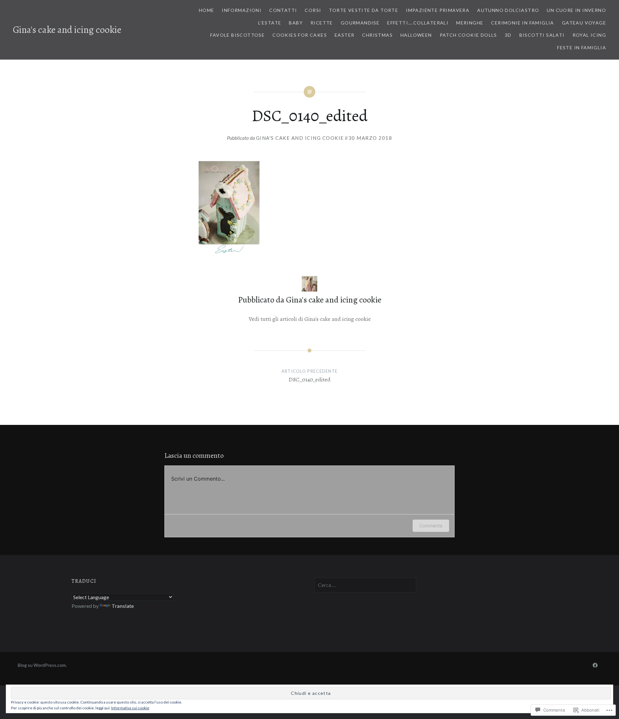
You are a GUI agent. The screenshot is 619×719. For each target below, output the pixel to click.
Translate (123, 606)
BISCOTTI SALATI (542, 35)
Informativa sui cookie (130, 707)
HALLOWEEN (416, 35)
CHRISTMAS (377, 35)
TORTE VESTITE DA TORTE (363, 10)
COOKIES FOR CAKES (299, 35)
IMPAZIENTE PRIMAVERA (437, 10)
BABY (296, 22)
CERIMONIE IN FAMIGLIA (522, 22)
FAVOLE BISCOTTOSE (237, 35)
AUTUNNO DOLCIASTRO (508, 10)
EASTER (344, 35)
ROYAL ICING (589, 35)
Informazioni (241, 10)
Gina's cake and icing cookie (67, 29)
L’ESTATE (269, 22)
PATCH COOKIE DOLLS (468, 35)
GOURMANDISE (360, 22)
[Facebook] (595, 665)
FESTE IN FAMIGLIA (581, 47)
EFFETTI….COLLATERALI (417, 22)
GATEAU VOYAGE (584, 22)
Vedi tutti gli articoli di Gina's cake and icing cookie (310, 319)
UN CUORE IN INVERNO (576, 10)
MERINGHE (469, 22)
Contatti (283, 10)
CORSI (313, 10)
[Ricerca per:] (365, 585)
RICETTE (321, 22)
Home (206, 10)
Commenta (430, 525)
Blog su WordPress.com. (42, 665)
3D (508, 35)
